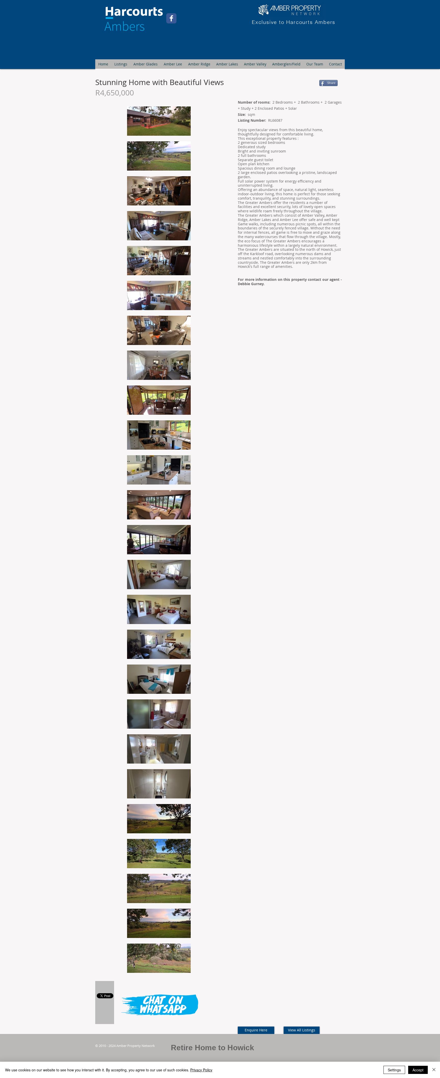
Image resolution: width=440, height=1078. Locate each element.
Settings (394, 1069)
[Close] (434, 1070)
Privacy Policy (201, 1069)
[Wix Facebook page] (171, 18)
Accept (418, 1069)
